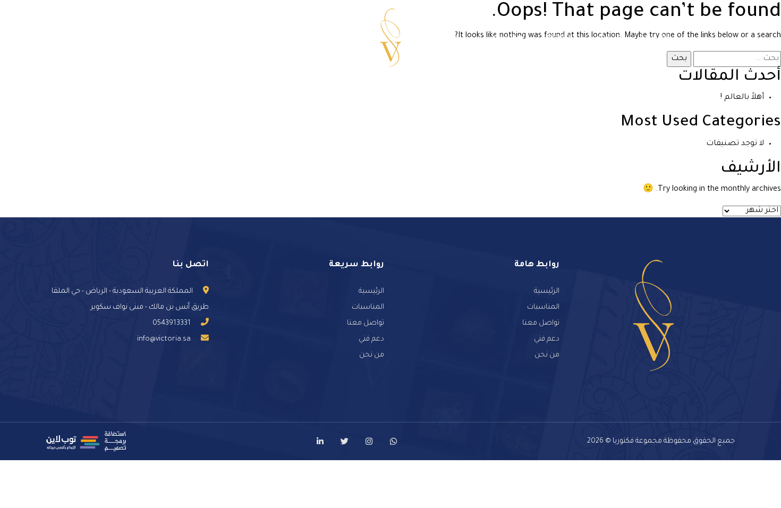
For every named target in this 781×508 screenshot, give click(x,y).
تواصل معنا (230, 37)
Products (287, 37)
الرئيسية (656, 37)
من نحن (608, 37)
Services (561, 37)
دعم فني (175, 37)
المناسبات (508, 37)
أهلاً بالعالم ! (742, 98)
